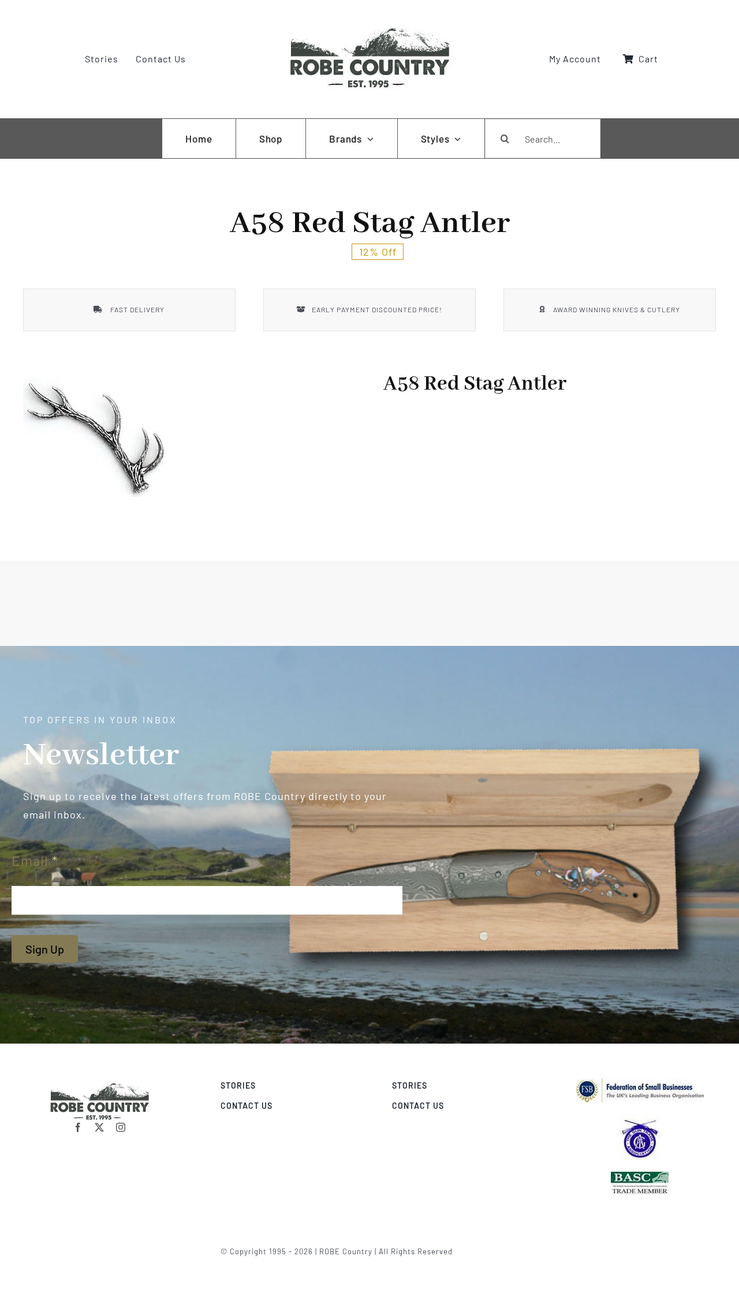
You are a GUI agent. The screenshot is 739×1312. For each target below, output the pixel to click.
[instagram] (121, 1127)
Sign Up (44, 949)
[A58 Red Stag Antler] (95, 437)
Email (35, 860)
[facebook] (78, 1127)
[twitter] (99, 1127)
